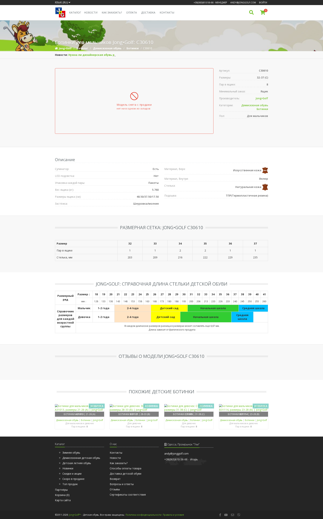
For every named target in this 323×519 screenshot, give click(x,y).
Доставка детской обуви (125, 473)
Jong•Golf (262, 98)
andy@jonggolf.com (243, 2)
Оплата (131, 12)
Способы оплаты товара (125, 468)
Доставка (148, 12)
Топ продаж (70, 484)
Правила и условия (173, 514)
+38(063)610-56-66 (203, 2)
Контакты (167, 12)
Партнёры (61, 489)
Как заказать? (112, 12)
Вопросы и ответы (122, 484)
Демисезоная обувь (254, 105)
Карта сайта (63, 500)
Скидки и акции (71, 473)
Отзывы (115, 489)
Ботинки (262, 109)
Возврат (115, 479)
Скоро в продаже (73, 479)
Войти (263, 2)
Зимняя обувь (71, 452)
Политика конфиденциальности (144, 514)
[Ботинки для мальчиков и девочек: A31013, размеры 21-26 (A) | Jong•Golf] (79, 408)
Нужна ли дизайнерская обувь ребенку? (97, 55)
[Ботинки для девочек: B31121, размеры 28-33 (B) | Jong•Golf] (134, 408)
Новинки (67, 468)
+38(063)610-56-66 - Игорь (181, 459)
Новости (90, 12)
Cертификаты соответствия (128, 494)
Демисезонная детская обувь (81, 458)
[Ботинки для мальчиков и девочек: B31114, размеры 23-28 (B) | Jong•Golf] (243, 408)
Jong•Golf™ (75, 514)
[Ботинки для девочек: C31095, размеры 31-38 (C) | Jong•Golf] (188, 408)
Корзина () (62, 495)
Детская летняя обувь (76, 463)
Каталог (75, 12)
